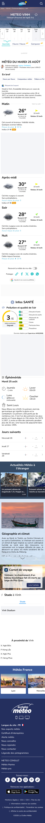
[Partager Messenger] (32, 274)
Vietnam (8, 8)
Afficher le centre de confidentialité (24, 811)
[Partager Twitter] (27, 274)
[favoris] (36, 14)
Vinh (26, 8)
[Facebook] (7, 779)
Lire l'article (34, 585)
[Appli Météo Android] (31, 791)
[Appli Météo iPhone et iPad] (14, 791)
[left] (2, 33)
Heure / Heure (19, 44)
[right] (43, 33)
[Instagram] (25, 779)
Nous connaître (8, 741)
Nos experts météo (10, 729)
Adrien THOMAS (24, 66)
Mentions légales (11, 800)
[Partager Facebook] (21, 274)
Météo (2, 8)
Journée (6, 44)
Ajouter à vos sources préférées (24, 280)
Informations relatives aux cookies (23, 804)
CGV (27, 800)
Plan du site (35, 800)
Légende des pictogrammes (15, 753)
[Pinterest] (31, 779)
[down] (22, 558)
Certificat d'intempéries (12, 733)
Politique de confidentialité (14, 807)
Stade (22, 601)
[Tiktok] (37, 779)
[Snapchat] (19, 779)
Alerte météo (7, 737)
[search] (41, 3)
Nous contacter (8, 749)
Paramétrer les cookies (34, 807)
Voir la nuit (36, 104)
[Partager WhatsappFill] (37, 274)
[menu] (4, 3)
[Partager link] (16, 274)
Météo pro (6, 768)
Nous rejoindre (8, 745)
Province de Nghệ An (18, 8)
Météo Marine (8, 764)
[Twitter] (13, 779)
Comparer (35, 44)
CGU (21, 800)
